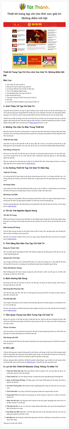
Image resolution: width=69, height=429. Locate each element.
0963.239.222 (34, 122)
